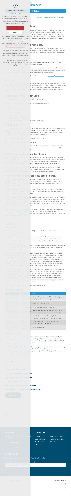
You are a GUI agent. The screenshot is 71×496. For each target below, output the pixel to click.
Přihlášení (39, 17)
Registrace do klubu (50, 17)
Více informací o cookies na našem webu (15, 47)
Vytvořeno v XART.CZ (58, 480)
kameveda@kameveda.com (56, 76)
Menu (36, 11)
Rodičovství (39, 441)
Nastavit (15, 32)
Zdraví (37, 436)
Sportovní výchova (56, 436)
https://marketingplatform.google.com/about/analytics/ (36, 347)
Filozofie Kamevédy (56, 439)
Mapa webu (53, 441)
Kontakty (61, 17)
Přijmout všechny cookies (15, 28)
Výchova (38, 444)
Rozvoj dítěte (40, 439)
